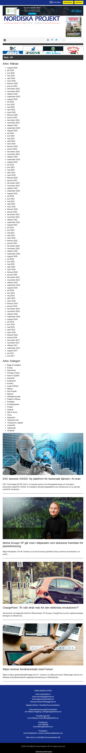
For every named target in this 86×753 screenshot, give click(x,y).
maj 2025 (11, 107)
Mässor (10, 389)
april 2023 (11, 173)
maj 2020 (11, 264)
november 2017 (13, 343)
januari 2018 (12, 337)
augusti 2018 (12, 319)
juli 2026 (10, 70)
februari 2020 (12, 272)
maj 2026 (11, 76)
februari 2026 (12, 83)
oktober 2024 (12, 125)
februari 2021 (12, 241)
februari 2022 (12, 209)
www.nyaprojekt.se (43, 694)
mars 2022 (11, 207)
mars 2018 (11, 332)
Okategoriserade (13, 396)
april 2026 (11, 78)
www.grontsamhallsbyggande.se (43, 702)
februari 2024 (12, 146)
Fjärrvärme (11, 370)
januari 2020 (12, 275)
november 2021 (13, 217)
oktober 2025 (12, 94)
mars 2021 (11, 238)
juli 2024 (10, 133)
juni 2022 (11, 199)
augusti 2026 (12, 68)
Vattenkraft (11, 428)
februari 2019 (12, 303)
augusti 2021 (12, 225)
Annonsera (78, 2)
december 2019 (13, 277)
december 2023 (13, 152)
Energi (9, 368)
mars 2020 (11, 269)
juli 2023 (10, 165)
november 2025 (13, 91)
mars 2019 (11, 301)
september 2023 (13, 159)
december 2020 (13, 246)
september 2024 (13, 128)
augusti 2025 (12, 99)
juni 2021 (11, 230)
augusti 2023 (12, 162)
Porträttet (10, 402)
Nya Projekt (11, 391)
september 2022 (13, 191)
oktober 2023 (12, 157)
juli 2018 (10, 322)
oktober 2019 (12, 283)
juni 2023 (11, 167)
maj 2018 (11, 327)
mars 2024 (11, 144)
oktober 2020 (12, 251)
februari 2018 (12, 335)
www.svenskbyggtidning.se (43, 697)
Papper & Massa (13, 399)
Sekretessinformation (43, 752)
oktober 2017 (12, 345)
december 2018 (13, 309)
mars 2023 (11, 175)
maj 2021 (11, 233)
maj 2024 (11, 139)
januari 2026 (12, 86)
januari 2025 (12, 117)
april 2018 (11, 330)
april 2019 (11, 298)
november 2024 (13, 123)
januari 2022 (12, 212)
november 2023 (13, 154)
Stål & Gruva (12, 412)
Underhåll (11, 425)
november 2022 (13, 186)
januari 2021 (12, 243)
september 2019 (13, 285)
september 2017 (13, 348)
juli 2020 (10, 259)
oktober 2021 (12, 220)
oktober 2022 (12, 188)
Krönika (10, 383)
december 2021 (13, 214)
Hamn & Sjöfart (13, 376)
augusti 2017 (12, 351)
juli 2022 (10, 196)
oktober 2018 (12, 314)
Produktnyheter (13, 404)
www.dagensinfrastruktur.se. (43, 699)
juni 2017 (11, 356)
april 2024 (11, 141)
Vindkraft (10, 431)
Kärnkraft (10, 378)
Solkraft (10, 410)
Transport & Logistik (15, 423)
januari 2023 (12, 180)
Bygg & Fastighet (14, 365)
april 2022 (11, 204)
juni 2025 (11, 104)
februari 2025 (12, 115)
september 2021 (13, 222)
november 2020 (13, 248)
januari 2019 (12, 306)
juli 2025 (10, 102)
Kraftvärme (11, 381)
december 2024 (13, 120)
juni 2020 (11, 262)
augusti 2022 (12, 193)
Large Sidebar (12, 386)
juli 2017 (10, 353)
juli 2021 (10, 228)
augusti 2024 (12, 131)
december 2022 (13, 183)
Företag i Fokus (13, 373)
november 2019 (13, 280)
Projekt (10, 407)
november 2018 (13, 311)
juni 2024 (11, 136)
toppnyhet (11, 417)
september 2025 (13, 97)
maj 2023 (11, 170)
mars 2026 (11, 81)
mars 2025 (11, 112)
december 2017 (13, 340)
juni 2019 (11, 293)
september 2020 (13, 254)
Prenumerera (68, 2)
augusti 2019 (12, 288)
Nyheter (10, 394)
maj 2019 (11, 296)
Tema (9, 415)
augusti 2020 (12, 256)
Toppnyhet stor (13, 420)
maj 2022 (11, 201)
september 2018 (13, 317)
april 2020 (11, 267)
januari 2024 (12, 149)
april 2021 (11, 235)
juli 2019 (10, 290)
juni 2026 (11, 73)
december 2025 (13, 89)
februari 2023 (12, 178)
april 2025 (11, 110)
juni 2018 (11, 324)
